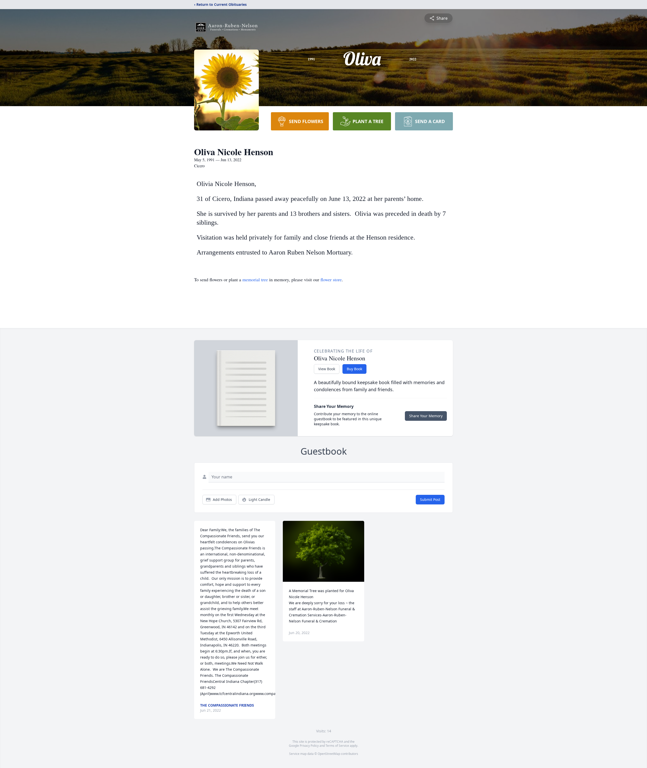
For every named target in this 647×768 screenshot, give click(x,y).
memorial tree (255, 279)
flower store (331, 279)
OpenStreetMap (329, 754)
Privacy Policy (309, 745)
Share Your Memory (426, 415)
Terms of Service (337, 745)
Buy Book (354, 368)
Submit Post (430, 499)
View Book (326, 368)
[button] (323, 551)
